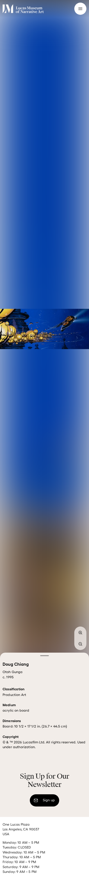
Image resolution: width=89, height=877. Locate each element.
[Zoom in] (80, 632)
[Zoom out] (80, 644)
